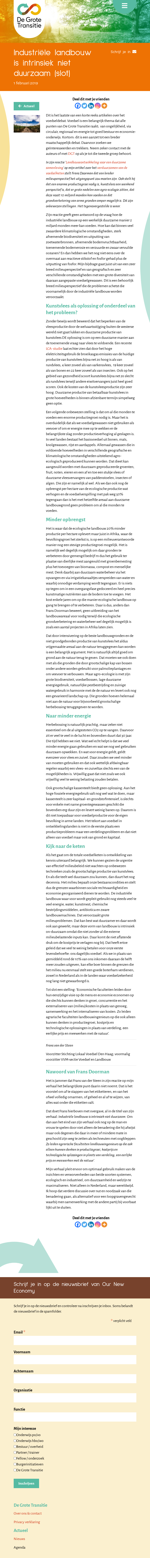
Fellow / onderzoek (30, 1458)
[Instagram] (98, 106)
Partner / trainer (27, 1452)
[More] (104, 106)
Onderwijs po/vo (28, 1435)
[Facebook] (78, 106)
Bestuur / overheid (29, 1447)
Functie (19, 1409)
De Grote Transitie (29, 1470)
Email (19, 1332)
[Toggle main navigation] (124, 7)
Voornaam (22, 1352)
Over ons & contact (28, 1513)
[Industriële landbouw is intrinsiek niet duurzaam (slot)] (27, 124)
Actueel (29, 106)
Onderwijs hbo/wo (30, 1441)
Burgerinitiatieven (29, 1464)
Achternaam (23, 1371)
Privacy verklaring (27, 1522)
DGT (71, 154)
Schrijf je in (120, 52)
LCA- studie (54, 349)
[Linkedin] (91, 106)
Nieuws (19, 1539)
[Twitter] (84, 106)
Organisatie (23, 1390)
